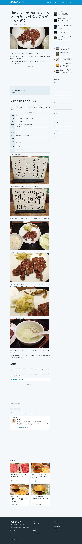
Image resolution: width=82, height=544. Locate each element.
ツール (54, 2)
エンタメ (55, 99)
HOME (11, 8)
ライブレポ (56, 122)
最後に (14, 92)
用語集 (59, 2)
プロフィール (43, 2)
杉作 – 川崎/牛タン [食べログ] (22, 149)
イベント (55, 96)
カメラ (55, 102)
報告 (55, 125)
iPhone (55, 88)
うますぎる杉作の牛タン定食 (19, 90)
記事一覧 (49, 2)
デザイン (55, 113)
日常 (55, 127)
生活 (55, 133)
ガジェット (56, 105)
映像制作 (55, 130)
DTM (55, 85)
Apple (55, 82)
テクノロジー (56, 110)
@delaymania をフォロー (22, 427)
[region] (30, 131)
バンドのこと (56, 116)
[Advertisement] (30, 75)
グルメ (15, 8)
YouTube (55, 93)
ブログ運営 (56, 119)
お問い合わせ (65, 2)
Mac (54, 91)
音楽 (55, 136)
